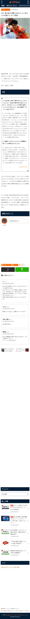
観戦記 (3, 5)
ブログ (7, 608)
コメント (16, 264)
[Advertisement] (15, 55)
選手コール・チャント (12, 5)
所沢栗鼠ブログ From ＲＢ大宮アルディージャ (17, 615)
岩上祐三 (22, 264)
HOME (3, 608)
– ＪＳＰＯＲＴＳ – (23, 166)
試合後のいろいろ (6, 9)
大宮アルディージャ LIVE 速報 (10, 567)
